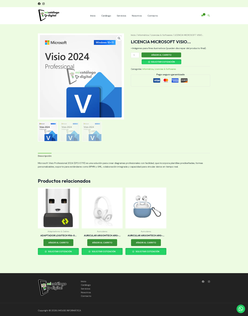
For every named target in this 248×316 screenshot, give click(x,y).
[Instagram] (43, 3)
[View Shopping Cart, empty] (201, 16)
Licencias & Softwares (161, 35)
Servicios (121, 15)
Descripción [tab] (45, 155)
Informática (143, 35)
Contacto (153, 15)
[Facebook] (39, 3)
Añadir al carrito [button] (58, 242)
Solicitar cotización (163, 62)
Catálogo (106, 15)
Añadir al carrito (161, 55)
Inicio (93, 15)
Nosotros (137, 15)
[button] (209, 16)
